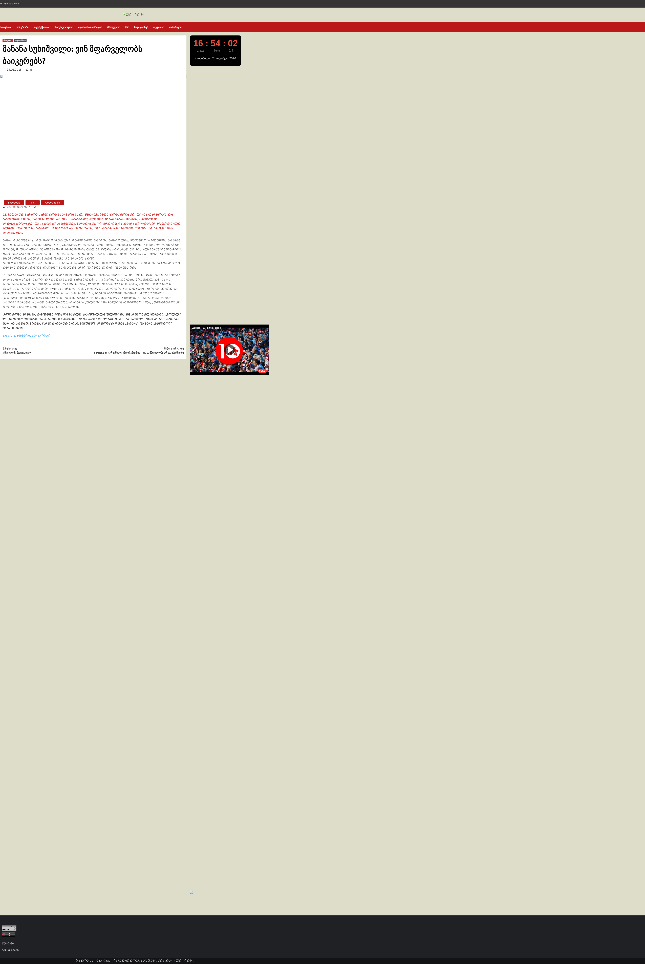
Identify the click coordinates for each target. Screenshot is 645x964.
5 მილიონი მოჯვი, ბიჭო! (17, 350)
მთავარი (5, 27)
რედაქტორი (41, 27)
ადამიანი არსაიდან (90, 27)
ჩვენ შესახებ (10, 950)
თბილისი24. (185, 961)
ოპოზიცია (175, 27)
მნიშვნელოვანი (63, 27)
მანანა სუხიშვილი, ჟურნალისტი (27, 336)
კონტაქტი (8, 943)
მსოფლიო (113, 27)
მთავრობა (22, 27)
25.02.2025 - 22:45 (20, 70)
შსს (127, 27)
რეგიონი (158, 27)
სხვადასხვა (141, 27)
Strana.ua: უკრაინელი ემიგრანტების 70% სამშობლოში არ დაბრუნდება (139, 350)
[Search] (267, 27)
